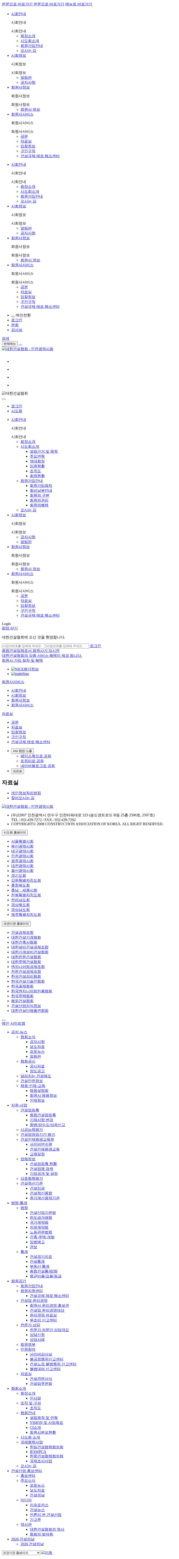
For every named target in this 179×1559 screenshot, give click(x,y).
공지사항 (28, 82)
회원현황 (37, 476)
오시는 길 (28, 51)
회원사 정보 (30, 109)
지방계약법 (39, 1227)
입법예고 (37, 1242)
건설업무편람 (41, 1384)
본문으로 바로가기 (17, 4)
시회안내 (18, 14)
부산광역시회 (22, 846)
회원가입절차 (41, 486)
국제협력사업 (32, 1442)
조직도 (35, 471)
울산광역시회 (22, 871)
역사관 (26, 1524)
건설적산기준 (32, 1183)
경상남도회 (20, 910)
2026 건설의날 (22, 1539)
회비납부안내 (41, 490)
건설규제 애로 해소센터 (40, 156)
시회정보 (18, 55)
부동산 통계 (39, 1266)
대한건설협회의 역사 (47, 1529)
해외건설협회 (22, 1001)
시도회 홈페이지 (15, 832)
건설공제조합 (22, 932)
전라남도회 (20, 900)
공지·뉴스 (19, 1032)
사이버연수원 (41, 1144)
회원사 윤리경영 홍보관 (49, 1305)
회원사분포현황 (43, 1432)
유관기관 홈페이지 (16, 923)
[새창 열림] (25, 669)
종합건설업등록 (43, 1115)
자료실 (26, 141)
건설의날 (37, 1495)
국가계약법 (39, 1222)
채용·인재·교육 (33, 1086)
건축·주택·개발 (42, 1237)
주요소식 (28, 1481)
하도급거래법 (41, 1218)
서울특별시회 (22, 841)
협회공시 (28, 1061)
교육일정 (37, 1154)
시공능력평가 (32, 1130)
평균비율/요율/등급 (46, 1276)
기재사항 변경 (41, 1120)
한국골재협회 (22, 986)
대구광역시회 (22, 851)
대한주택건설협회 (26, 962)
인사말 (35, 1398)
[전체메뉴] (20, 345)
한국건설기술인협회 (28, 981)
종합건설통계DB (44, 1271)
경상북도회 (20, 905)
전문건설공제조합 (26, 972)
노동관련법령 (41, 1232)
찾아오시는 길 (22, 798)
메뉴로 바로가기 (78, 4)
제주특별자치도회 (26, 915)
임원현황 (37, 466)
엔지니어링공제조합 (28, 967)
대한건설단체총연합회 (29, 1011)
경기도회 (18, 876)
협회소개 (18, 1388)
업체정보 (28, 1159)
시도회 (16, 411)
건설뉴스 (37, 1510)
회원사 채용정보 (43, 1095)
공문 (24, 136)
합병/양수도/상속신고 (47, 1125)
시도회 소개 (30, 1437)
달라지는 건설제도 (36, 1076)
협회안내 (28, 1413)
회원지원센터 (32, 1291)
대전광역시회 (22, 866)
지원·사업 (19, 1105)
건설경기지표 (41, 1257)
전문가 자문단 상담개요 (49, 1330)
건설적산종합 (41, 1193)
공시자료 (37, 1066)
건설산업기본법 (43, 1213)
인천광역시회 (22, 856)
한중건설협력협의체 (46, 1456)
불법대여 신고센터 (45, 1369)
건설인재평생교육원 (37, 1139)
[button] (13, 682)
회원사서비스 (22, 114)
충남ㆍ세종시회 (24, 890)
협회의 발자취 (41, 1534)
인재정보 (37, 1100)
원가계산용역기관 (45, 1198)
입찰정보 (28, 146)
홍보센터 (28, 1476)
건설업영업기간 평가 (38, 1135)
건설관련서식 (41, 1379)
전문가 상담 (30, 1325)
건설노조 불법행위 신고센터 (53, 1364)
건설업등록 (30, 1110)
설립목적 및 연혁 (44, 1418)
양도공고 (37, 1071)
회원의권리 (39, 500)
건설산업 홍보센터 (26, 1471)
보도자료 (37, 1047)
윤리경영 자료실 (43, 1315)
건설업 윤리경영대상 (47, 1310)
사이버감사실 (41, 1354)
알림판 (26, 78)
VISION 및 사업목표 (46, 1423)
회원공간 (18, 1281)
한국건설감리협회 (26, 976)
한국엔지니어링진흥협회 (31, 991)
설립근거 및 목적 (44, 451)
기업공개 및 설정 (44, 1174)
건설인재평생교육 (45, 1149)
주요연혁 (37, 456)
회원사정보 (20, 87)
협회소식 (28, 1037)
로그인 (16, 406)
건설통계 (37, 1261)
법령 (24, 1208)
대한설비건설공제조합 (29, 947)
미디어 (26, 1500)
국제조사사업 (41, 1461)
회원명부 (28, 1344)
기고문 (35, 1520)
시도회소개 (30, 41)
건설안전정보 (32, 1081)
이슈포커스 (39, 1505)
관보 (33, 1247)
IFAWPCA (38, 1452)
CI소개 (35, 1427)
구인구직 (28, 151)
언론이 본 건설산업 (46, 1515)
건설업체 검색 (41, 1169)
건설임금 (37, 1188)
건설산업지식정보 (26, 1006)
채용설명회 (39, 1091)
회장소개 (28, 36)
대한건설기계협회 (26, 937)
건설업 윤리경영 (34, 1301)
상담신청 (37, 1335)
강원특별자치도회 (26, 880)
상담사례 (37, 1340)
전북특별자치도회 (26, 895)
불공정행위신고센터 (46, 1359)
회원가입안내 (32, 46)
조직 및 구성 (31, 1403)
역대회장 (37, 461)
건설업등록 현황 (43, 1164)
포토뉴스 (37, 1052)
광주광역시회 (22, 861)
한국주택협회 (22, 996)
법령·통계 (19, 1203)
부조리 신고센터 (43, 1320)
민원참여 (28, 1349)
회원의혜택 (39, 505)
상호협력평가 (32, 1178)
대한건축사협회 (24, 942)
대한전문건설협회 (26, 957)
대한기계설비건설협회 (29, 952)
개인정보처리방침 (26, 793)
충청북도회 (20, 885)
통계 (24, 1252)
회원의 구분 (39, 495)
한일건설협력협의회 (46, 1447)
